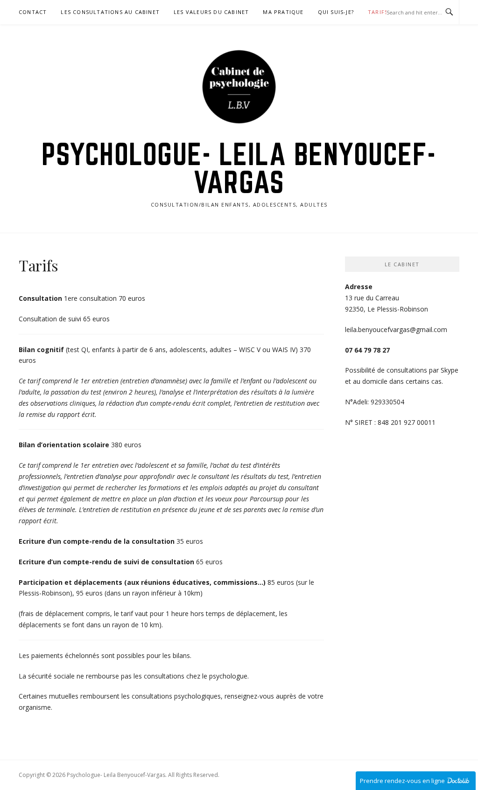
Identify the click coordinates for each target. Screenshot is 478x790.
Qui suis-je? (336, 11)
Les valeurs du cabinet (211, 11)
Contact (33, 11)
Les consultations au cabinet (110, 11)
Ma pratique (283, 11)
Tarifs (378, 11)
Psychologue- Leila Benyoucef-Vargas (239, 168)
